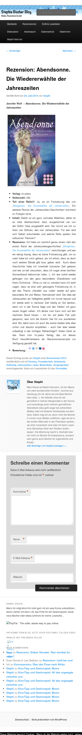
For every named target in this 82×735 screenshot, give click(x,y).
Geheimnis (59, 361)
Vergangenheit (61, 365)
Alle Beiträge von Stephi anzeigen (46, 445)
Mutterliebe (46, 365)
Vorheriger (13, 50)
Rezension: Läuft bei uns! (58, 660)
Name (19, 539)
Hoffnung (11, 365)
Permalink (61, 368)
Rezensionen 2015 (57, 358)
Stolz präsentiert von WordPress (49, 719)
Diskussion (12, 31)
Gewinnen (65, 31)
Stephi (46, 95)
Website (17, 577)
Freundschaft (45, 361)
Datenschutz (47, 31)
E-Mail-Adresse (23, 558)
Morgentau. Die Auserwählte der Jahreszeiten (40, 205)
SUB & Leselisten (51, 23)
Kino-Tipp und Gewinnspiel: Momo (38, 668)
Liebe (36, 365)
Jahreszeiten (24, 365)
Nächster (69, 50)
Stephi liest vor (14, 39)
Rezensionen (29, 23)
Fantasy (32, 361)
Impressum (30, 31)
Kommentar (20, 492)
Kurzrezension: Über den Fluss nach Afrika (39, 664)
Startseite (12, 23)
